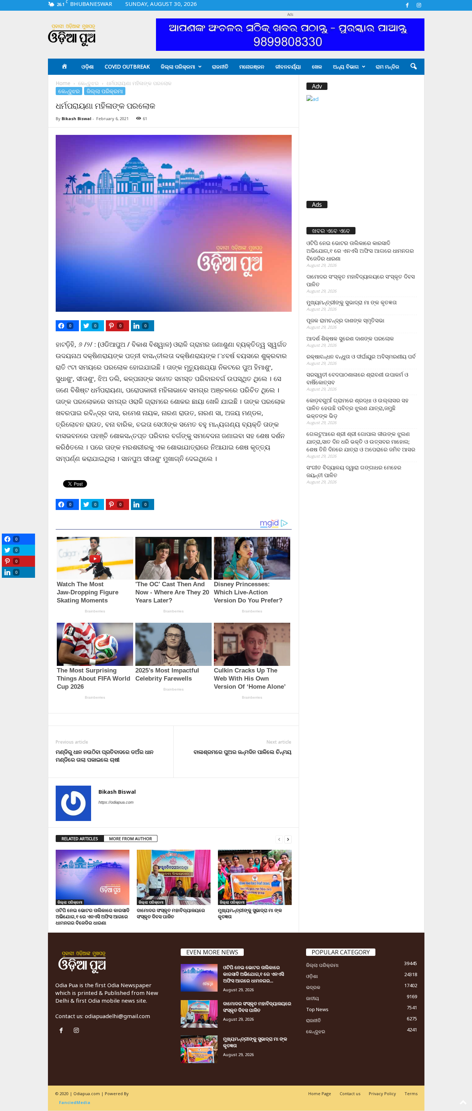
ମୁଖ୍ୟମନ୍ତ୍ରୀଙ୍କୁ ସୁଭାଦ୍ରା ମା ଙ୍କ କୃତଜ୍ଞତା (250, 913)
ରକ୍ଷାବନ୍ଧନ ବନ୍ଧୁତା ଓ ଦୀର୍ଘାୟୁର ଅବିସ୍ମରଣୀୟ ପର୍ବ (361, 356)
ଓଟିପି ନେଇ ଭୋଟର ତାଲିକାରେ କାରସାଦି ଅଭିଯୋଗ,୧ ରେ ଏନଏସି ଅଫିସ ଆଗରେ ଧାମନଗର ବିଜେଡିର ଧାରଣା (92, 916)
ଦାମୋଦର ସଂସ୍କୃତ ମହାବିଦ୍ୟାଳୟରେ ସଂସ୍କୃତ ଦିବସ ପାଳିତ (171, 913)
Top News (317, 1009)
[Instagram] (418, 5)
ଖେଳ (317, 66)
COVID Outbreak (127, 66)
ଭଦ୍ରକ (313, 987)
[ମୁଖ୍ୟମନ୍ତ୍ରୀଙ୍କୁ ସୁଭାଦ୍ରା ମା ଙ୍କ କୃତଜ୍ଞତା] (255, 877)
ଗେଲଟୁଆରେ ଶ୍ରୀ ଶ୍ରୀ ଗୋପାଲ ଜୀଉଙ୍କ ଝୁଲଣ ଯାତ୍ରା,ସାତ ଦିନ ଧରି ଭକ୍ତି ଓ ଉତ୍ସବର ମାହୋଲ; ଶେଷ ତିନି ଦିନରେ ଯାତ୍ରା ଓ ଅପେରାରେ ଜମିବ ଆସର (360, 441)
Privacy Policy (382, 1093)
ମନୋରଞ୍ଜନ (251, 66)
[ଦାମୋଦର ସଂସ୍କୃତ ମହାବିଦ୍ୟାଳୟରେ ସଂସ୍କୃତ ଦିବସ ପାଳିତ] (174, 877)
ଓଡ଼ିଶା (87, 66)
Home (63, 83)
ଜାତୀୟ (312, 998)
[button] (413, 67)
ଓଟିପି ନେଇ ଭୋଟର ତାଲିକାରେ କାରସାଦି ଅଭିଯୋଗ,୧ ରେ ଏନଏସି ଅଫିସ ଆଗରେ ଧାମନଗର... (253, 974)
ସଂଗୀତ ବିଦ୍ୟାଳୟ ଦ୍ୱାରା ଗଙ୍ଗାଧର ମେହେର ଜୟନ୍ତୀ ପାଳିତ (353, 471)
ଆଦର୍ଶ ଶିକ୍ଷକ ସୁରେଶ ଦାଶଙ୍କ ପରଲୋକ (350, 338)
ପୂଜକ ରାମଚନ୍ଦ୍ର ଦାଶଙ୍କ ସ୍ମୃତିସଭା (345, 320)
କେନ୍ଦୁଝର (88, 83)
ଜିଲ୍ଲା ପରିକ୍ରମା (178, 66)
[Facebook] (407, 5)
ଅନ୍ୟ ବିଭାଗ (346, 66)
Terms (411, 1093)
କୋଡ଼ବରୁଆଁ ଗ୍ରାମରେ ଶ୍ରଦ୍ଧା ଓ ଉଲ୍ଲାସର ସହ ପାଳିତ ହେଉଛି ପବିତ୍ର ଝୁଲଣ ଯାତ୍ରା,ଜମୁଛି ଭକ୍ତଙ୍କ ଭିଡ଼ (357, 407)
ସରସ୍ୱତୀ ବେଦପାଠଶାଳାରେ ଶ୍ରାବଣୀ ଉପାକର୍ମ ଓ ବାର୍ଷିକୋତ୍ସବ (357, 378)
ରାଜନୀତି (220, 66)
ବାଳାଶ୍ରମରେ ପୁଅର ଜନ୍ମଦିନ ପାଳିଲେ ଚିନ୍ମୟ (242, 751)
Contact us (350, 1093)
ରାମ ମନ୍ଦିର (387, 66)
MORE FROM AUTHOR (130, 838)
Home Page (319, 1093)
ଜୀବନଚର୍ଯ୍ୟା (288, 66)
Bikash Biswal (76, 118)
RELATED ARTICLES (80, 838)
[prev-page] (279, 839)
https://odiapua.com (115, 802)
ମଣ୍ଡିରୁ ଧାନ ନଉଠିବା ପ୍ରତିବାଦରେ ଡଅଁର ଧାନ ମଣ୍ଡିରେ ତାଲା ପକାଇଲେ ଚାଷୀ (104, 755)
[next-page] (288, 839)
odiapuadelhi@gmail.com (117, 1016)
